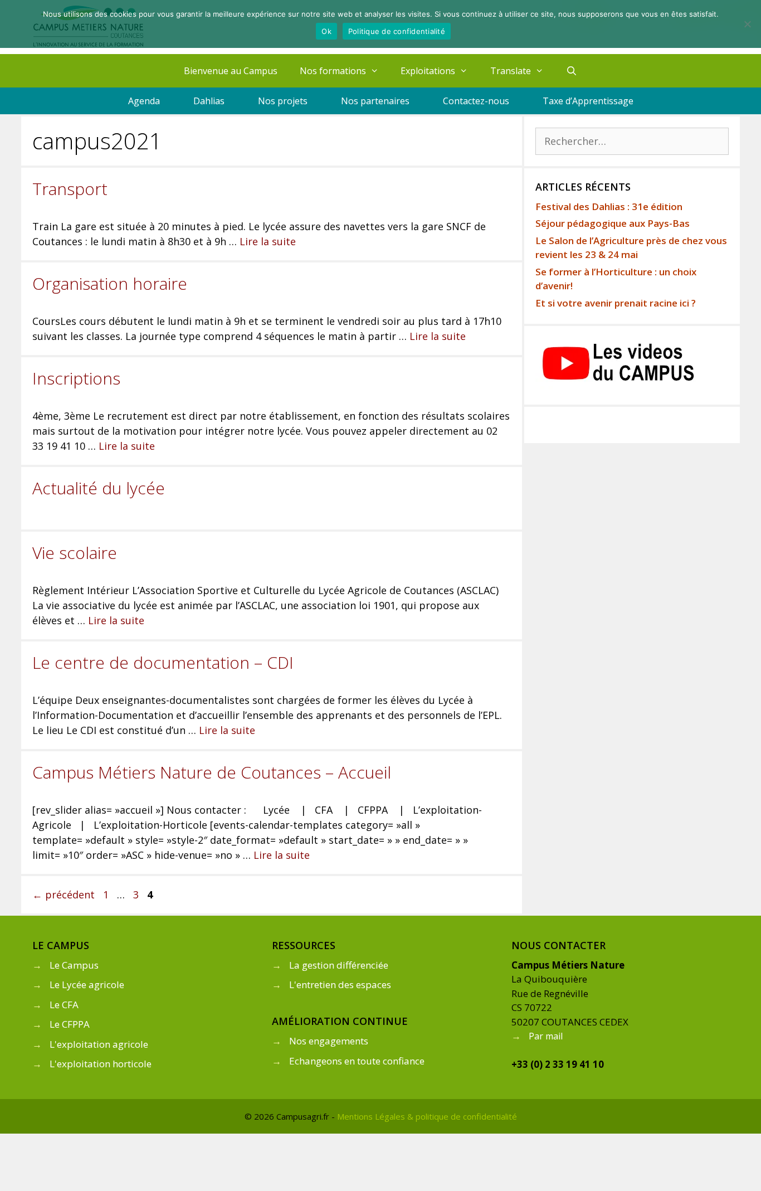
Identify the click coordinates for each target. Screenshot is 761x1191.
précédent (63, 894)
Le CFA (64, 1004)
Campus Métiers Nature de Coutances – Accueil (211, 772)
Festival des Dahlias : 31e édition (608, 206)
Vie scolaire (74, 552)
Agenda (144, 101)
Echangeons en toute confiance (357, 1060)
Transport (70, 188)
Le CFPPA (70, 1024)
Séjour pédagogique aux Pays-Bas (612, 223)
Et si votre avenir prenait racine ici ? (615, 302)
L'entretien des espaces (340, 984)
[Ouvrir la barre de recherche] (572, 70)
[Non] (747, 24)
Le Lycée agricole (87, 984)
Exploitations (428, 71)
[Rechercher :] (632, 141)
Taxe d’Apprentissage (588, 101)
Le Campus (74, 965)
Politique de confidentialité (396, 31)
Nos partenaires (375, 101)
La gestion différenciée (338, 965)
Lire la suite (268, 241)
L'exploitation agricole (99, 1044)
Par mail (546, 1036)
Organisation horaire (109, 283)
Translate (510, 71)
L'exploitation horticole (101, 1063)
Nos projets (283, 101)
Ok (326, 31)
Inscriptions (76, 378)
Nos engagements (328, 1040)
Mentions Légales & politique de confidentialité (427, 1116)
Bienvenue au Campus (230, 71)
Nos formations (333, 71)
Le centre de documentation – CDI (163, 662)
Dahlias (209, 101)
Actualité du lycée (98, 488)
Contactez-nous (476, 101)
